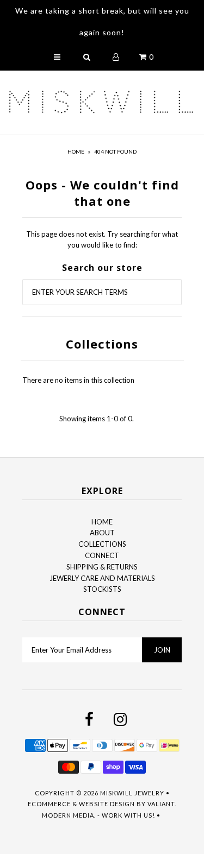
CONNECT (102, 555)
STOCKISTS (102, 589)
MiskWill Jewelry (132, 792)
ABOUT (102, 532)
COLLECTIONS (102, 544)
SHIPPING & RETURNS (102, 566)
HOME (102, 521)
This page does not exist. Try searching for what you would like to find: (102, 240)
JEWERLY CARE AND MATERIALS (102, 578)
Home (75, 151)
